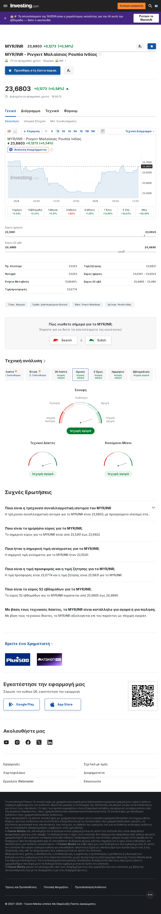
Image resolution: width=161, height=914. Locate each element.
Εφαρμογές (11, 764)
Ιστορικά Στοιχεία (34, 121)
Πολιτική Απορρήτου (56, 887)
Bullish (101, 340)
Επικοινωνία (92, 781)
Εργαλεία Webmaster (18, 781)
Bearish (67, 340)
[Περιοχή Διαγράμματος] (15, 131)
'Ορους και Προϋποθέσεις (21, 887)
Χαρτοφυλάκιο (14, 772)
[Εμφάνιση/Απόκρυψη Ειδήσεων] (102, 131)
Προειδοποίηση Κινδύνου (90, 887)
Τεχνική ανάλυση (23, 360)
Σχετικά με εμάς (96, 764)
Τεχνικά (52, 111)
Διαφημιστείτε (94, 772)
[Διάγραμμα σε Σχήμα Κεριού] (9, 131)
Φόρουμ (71, 111)
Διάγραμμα (30, 111)
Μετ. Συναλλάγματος (63, 121)
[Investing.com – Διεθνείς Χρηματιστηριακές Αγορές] (24, 5)
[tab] (12, 374)
